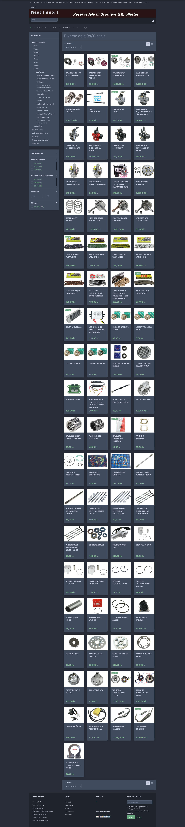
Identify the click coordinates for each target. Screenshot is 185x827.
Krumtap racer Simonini (119, 219)
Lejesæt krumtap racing (120, 364)
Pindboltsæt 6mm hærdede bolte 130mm (72, 547)
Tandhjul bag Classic (95, 655)
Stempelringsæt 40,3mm (120, 618)
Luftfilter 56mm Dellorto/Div (143, 364)
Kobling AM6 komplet (142, 183)
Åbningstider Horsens (119, 2)
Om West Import (62, 2)
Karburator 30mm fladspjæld (97, 183)
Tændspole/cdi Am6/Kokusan (96, 727)
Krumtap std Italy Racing (142, 219)
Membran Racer (73, 399)
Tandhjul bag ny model (144, 655)
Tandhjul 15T (72, 654)
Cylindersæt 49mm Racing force (95, 75)
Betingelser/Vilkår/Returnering (81, 2)
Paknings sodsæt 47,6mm (73, 473)
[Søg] (56, 19)
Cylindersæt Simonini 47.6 (142, 74)
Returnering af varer (102, 2)
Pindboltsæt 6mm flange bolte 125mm (118, 511)
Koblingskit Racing (71, 219)
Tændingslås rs (73, 726)
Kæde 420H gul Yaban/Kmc (119, 255)
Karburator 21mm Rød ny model (95, 148)
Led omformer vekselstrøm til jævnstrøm (97, 329)
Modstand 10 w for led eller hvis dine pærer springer (97, 403)
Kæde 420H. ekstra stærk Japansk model (96, 293)
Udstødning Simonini (141, 727)
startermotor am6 (119, 546)
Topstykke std (96, 690)
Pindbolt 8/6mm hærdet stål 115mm (73, 511)
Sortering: (68, 43)
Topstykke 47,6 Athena (73, 691)
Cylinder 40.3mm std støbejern (73, 74)
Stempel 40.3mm (143, 545)
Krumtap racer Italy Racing (96, 219)
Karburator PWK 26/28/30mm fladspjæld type (120, 184)
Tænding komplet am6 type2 (142, 692)
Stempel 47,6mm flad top (73, 582)
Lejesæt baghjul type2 (144, 328)
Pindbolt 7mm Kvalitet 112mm (143, 473)
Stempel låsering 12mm (119, 582)
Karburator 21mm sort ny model (142, 148)
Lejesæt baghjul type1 (120, 328)
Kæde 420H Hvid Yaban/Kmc (143, 255)
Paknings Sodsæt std (94, 473)
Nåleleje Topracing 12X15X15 (117, 438)
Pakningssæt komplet (118, 473)
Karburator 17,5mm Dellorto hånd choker (144, 111)
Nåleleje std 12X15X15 (95, 437)
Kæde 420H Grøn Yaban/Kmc (97, 255)
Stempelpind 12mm (72, 618)
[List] (152, 44)
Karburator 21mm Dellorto (73, 146)
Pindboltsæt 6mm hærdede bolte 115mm (142, 511)
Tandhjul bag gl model (120, 655)
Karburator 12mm (118, 110)
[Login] (153, 21)
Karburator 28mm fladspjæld (74, 183)
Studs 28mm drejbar (141, 618)
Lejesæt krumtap (97, 363)
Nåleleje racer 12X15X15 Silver (73, 437)
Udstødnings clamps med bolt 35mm (74, 765)
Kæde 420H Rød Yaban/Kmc (73, 291)
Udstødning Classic (118, 727)
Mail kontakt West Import (138, 2)
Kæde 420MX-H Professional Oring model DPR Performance (120, 294)
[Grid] (148, 44)
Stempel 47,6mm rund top (96, 582)
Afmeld (139, 817)
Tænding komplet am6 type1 (118, 692)
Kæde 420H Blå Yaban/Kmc (72, 255)
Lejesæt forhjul (74, 363)
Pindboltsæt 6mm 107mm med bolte (96, 511)
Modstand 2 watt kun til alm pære (120, 400)
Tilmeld (130, 817)
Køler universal (74, 327)
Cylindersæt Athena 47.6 (118, 74)
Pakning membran (140, 437)
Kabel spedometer (94, 110)
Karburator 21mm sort (118, 146)
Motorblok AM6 (143, 399)
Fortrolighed (34, 2)
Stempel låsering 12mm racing (143, 583)
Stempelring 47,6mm (95, 618)
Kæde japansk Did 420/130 (142, 291)
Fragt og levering (47, 2)
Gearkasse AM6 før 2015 (73, 110)
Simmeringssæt (96, 545)
